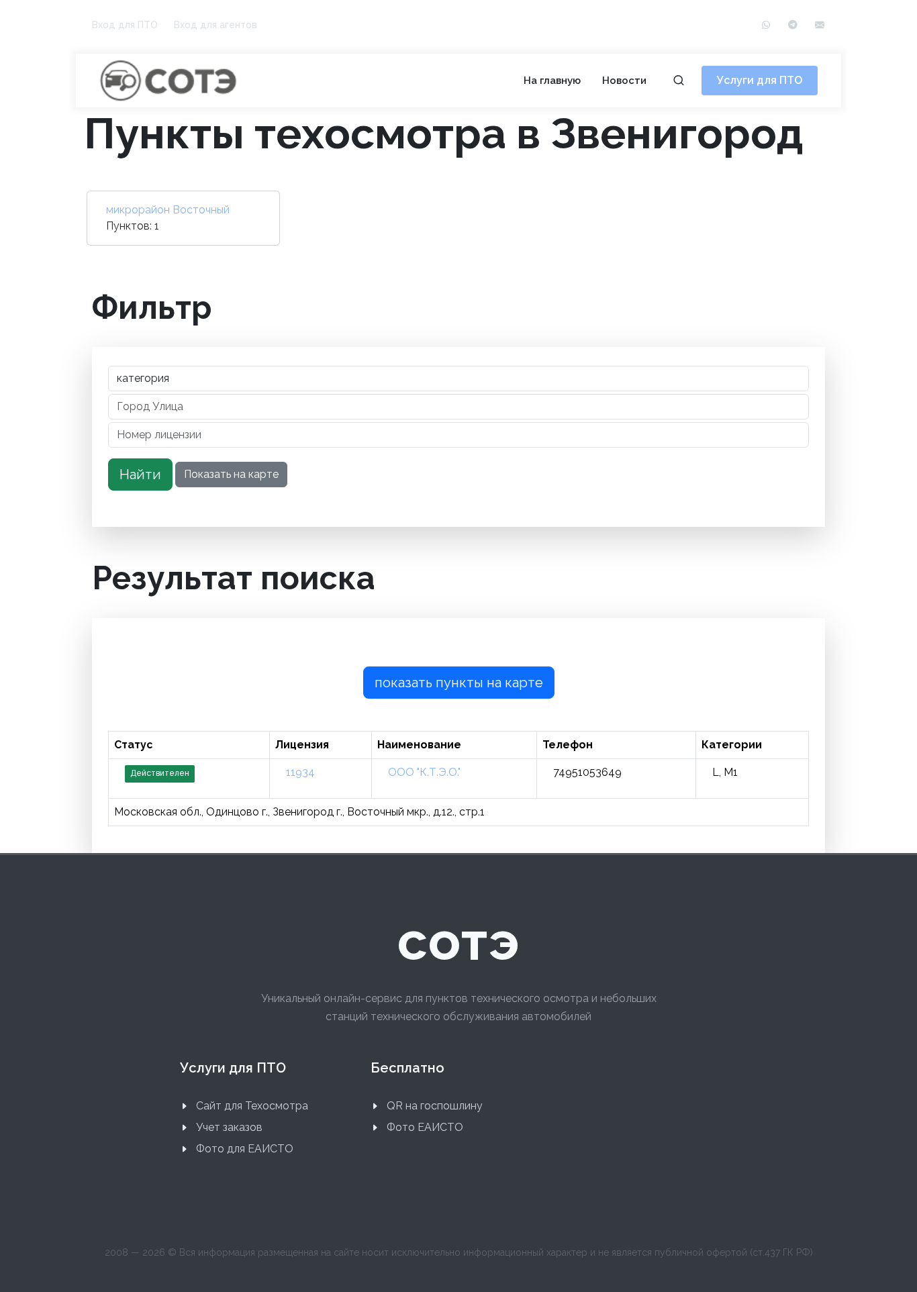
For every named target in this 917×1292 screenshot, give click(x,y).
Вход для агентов (215, 24)
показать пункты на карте (459, 683)
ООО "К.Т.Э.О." (424, 772)
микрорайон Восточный (168, 209)
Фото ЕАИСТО (425, 1127)
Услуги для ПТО (759, 80)
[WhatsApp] (766, 25)
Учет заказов (229, 1127)
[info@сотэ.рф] (819, 25)
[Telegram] (792, 25)
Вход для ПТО (125, 24)
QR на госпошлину (435, 1105)
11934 (300, 772)
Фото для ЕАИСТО (244, 1148)
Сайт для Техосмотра (252, 1105)
